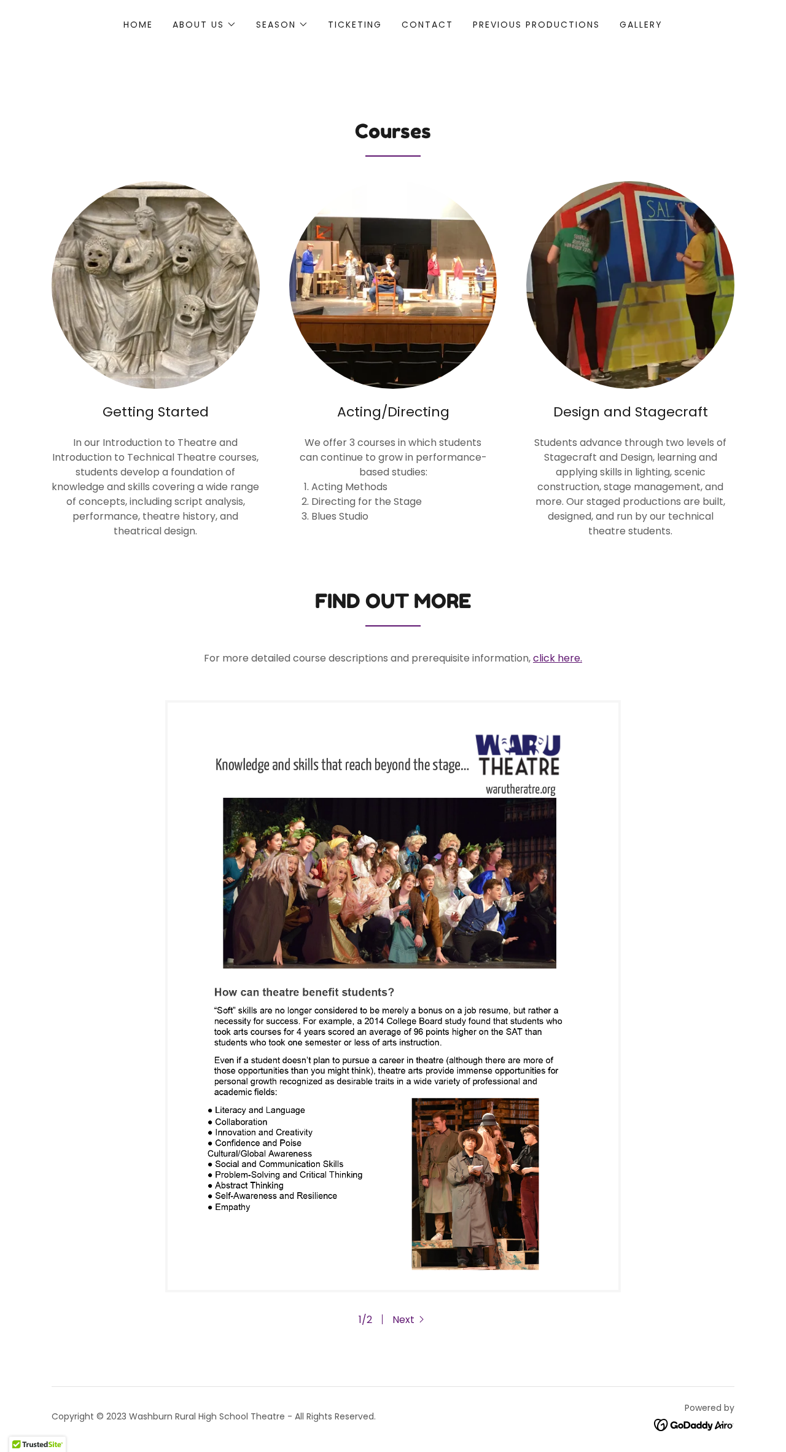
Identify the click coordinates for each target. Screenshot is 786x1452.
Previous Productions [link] (536, 24)
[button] (204, 24)
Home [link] (138, 24)
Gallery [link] (641, 24)
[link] (694, 1425)
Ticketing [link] (355, 24)
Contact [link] (427, 24)
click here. (557, 658)
